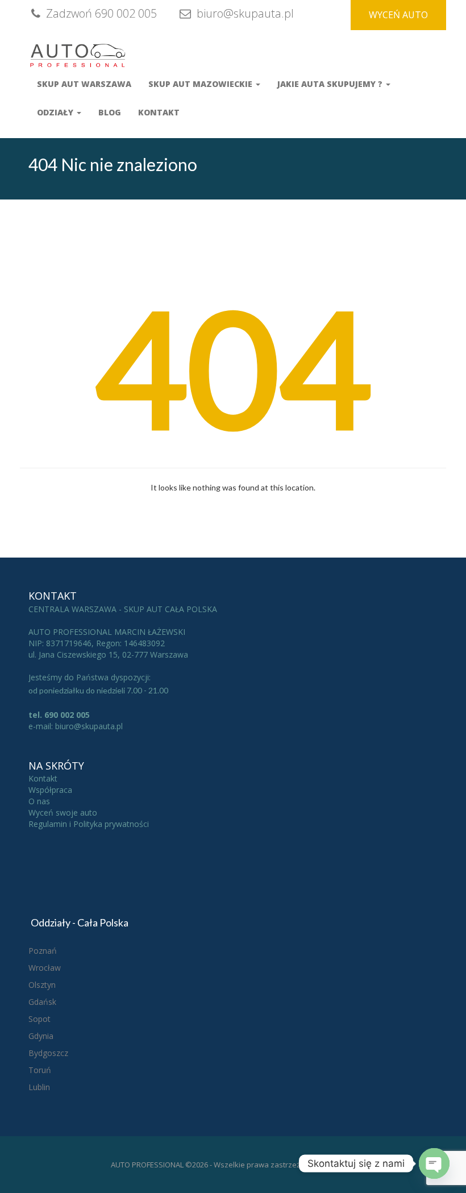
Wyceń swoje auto (62, 812)
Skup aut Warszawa (84, 83)
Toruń (39, 1070)
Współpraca (50, 789)
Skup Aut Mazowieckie (201, 83)
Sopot (39, 1018)
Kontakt (159, 112)
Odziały (56, 112)
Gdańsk (42, 1001)
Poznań (42, 950)
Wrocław (44, 967)
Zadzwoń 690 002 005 (100, 13)
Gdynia (40, 1035)
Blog (109, 112)
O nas (39, 801)
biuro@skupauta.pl (244, 13)
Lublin (39, 1087)
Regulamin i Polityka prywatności (88, 823)
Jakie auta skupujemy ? (331, 83)
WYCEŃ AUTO (398, 15)
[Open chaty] (434, 1163)
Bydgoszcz (48, 1052)
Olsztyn (42, 984)
